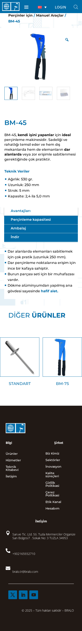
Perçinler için (20, 15)
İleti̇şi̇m (11, 476)
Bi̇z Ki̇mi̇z (52, 453)
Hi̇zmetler (13, 460)
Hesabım (52, 508)
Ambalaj (18, 228)
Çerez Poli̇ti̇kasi (52, 494)
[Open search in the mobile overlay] (76, 7)
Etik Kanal (53, 502)
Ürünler (12, 454)
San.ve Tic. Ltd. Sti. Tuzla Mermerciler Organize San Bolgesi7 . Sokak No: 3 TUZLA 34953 (43, 536)
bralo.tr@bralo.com (25, 571)
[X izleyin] (12, 594)
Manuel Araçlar (50, 15)
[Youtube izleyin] (33, 594)
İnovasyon (53, 467)
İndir (15, 237)
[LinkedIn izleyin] (23, 594)
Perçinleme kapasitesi (31, 219)
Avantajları (21, 211)
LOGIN (60, 7)
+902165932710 (23, 554)
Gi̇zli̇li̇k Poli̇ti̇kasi (52, 484)
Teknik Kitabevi (12, 468)
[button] (42, 7)
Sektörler (52, 460)
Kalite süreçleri (52, 475)
